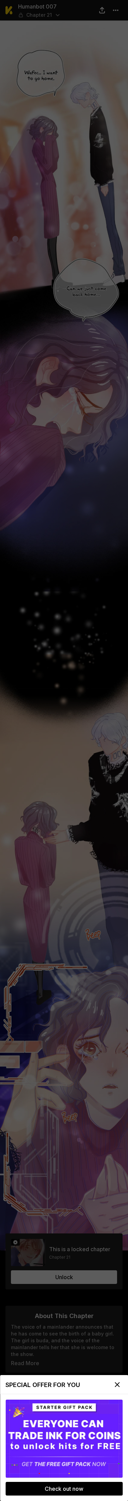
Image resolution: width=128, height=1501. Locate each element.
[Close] (117, 1384)
